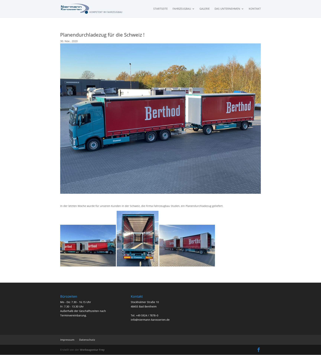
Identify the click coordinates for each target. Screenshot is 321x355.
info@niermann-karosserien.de (150, 319)
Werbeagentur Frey (92, 349)
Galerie (205, 8)
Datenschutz (87, 339)
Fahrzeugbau (182, 8)
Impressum (67, 339)
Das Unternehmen (227, 8)
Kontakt (255, 8)
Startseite (160, 8)
